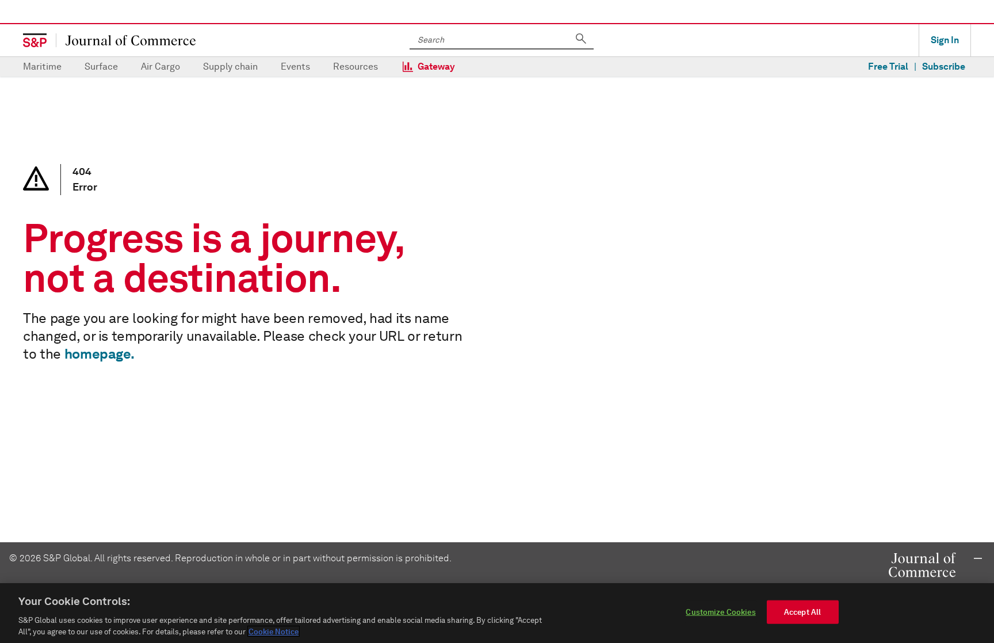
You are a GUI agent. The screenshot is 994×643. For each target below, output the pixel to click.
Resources (355, 66)
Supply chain (230, 66)
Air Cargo (160, 66)
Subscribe (943, 66)
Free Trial (888, 66)
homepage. (99, 353)
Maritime (42, 66)
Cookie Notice (273, 631)
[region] (497, 613)
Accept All (802, 612)
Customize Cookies (720, 612)
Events (295, 66)
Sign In (945, 40)
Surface (101, 66)
